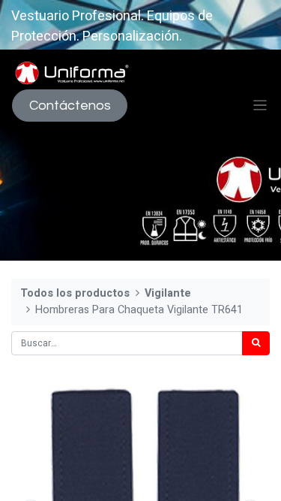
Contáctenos (70, 105)
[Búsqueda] (256, 343)
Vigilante (168, 293)
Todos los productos (75, 293)
